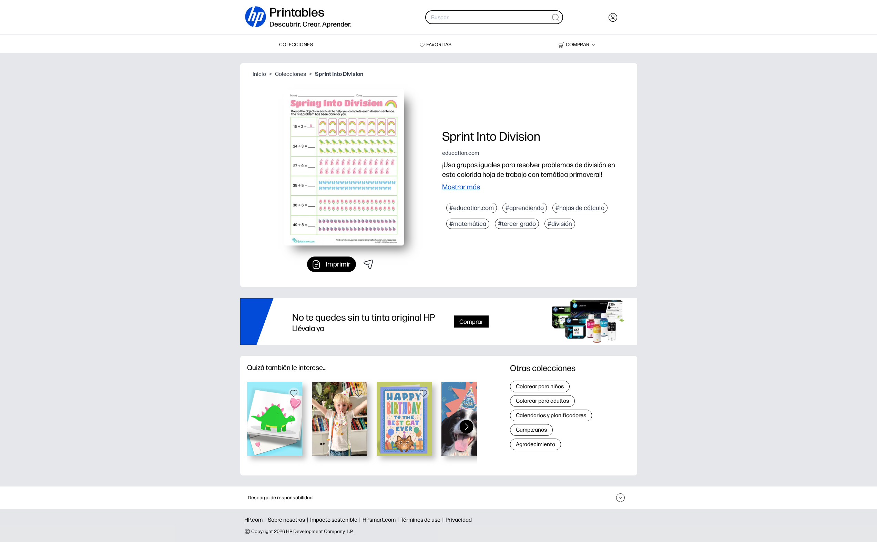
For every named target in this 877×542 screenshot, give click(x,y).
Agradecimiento (535, 444)
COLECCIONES (296, 45)
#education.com (471, 208)
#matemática (467, 224)
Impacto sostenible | (336, 519)
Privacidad (459, 519)
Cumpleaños (531, 429)
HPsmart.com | (382, 519)
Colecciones (290, 74)
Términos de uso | (423, 519)
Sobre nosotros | (289, 519)
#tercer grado (517, 224)
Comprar (471, 321)
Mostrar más (461, 187)
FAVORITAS (438, 45)
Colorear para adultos (542, 401)
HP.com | (256, 519)
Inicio (259, 74)
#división (560, 224)
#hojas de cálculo (579, 208)
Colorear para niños (540, 386)
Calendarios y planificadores (551, 415)
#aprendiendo (525, 208)
